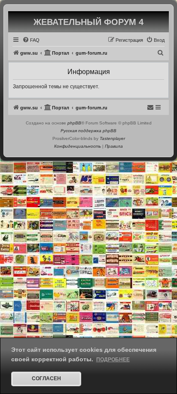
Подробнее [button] (113, 360)
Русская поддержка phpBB (88, 130)
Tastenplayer (112, 138)
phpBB (74, 123)
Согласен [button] (46, 378)
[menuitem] (31, 40)
